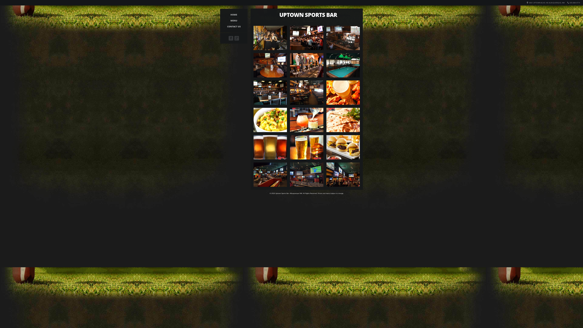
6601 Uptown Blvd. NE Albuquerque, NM (547, 3)
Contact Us (234, 26)
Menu (233, 20)
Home (233, 14)
